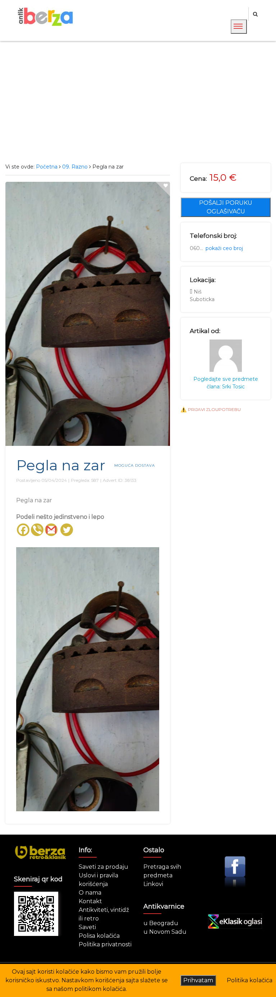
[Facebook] (23, 529)
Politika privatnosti (105, 944)
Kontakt (90, 901)
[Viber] (37, 529)
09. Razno (75, 166)
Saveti (87, 927)
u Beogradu (160, 923)
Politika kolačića (249, 980)
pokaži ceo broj (224, 248)
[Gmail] (51, 529)
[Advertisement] (138, 102)
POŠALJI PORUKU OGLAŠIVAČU (225, 207)
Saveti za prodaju (103, 866)
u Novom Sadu (165, 931)
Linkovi (153, 884)
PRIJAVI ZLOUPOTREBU (214, 409)
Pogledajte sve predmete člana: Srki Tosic (225, 383)
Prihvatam (198, 980)
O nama (90, 892)
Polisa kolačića (99, 935)
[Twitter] (66, 529)
